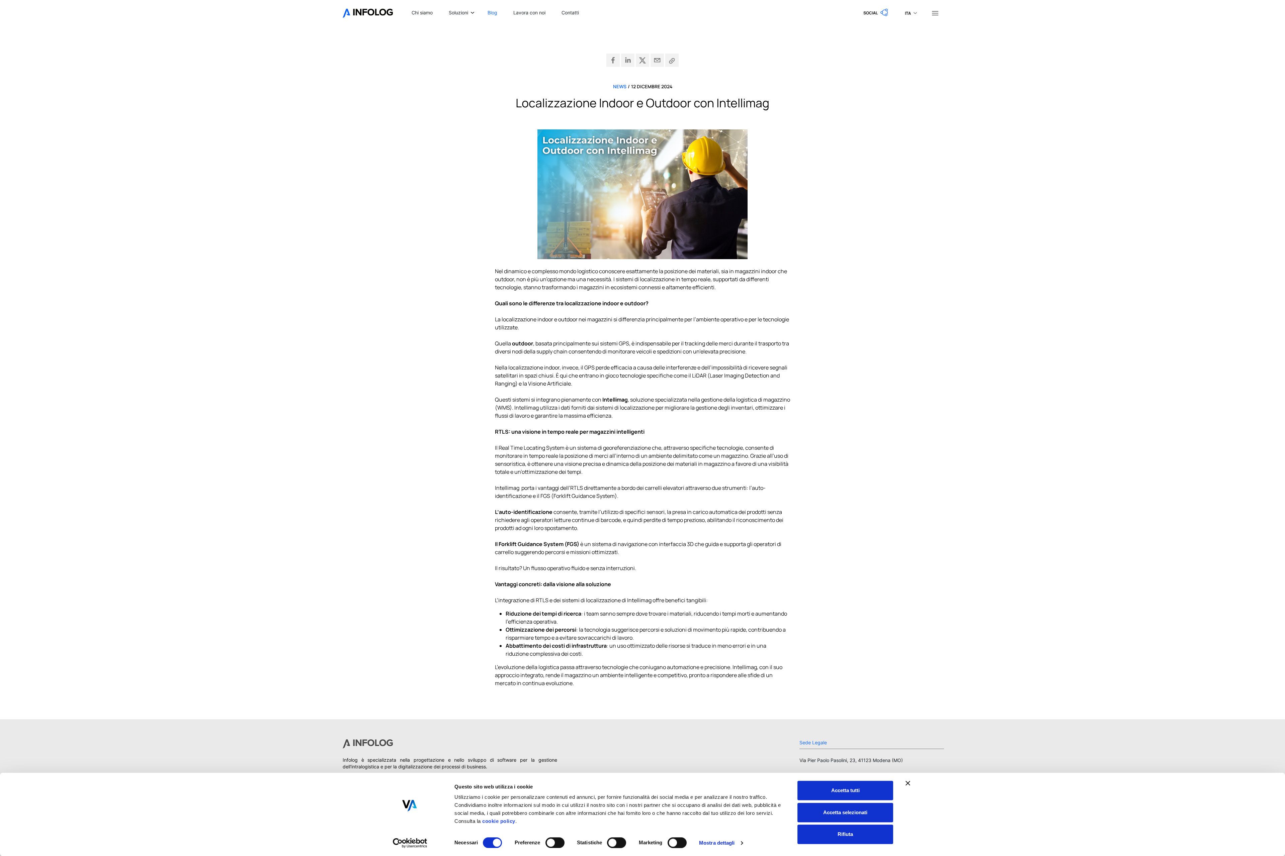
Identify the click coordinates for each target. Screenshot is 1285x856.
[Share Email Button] (657, 60)
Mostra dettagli (717, 843)
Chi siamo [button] (422, 12)
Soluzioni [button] (458, 12)
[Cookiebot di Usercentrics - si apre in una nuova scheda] (410, 843)
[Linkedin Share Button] (627, 60)
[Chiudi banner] (908, 783)
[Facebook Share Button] (613, 60)
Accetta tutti (845, 790)
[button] (876, 12)
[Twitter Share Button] (642, 60)
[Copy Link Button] (672, 60)
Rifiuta (845, 834)
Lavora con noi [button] (529, 12)
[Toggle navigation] (935, 12)
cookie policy (498, 821)
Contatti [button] (570, 12)
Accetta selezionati (845, 812)
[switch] (555, 842)
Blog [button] (492, 12)
